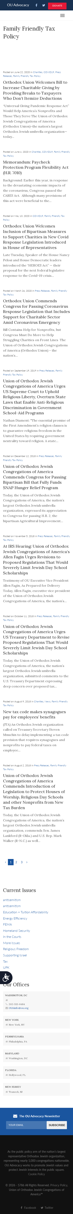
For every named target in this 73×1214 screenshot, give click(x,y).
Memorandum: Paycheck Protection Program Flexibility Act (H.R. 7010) (36, 167)
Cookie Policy (36, 1174)
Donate (57, 5)
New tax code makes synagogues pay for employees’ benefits (34, 714)
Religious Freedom (16, 949)
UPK (6, 967)
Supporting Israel (15, 955)
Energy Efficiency (15, 918)
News (47, 701)
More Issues (11, 942)
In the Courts (12, 936)
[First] (5, 862)
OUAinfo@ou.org (19, 1007)
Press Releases (42, 290)
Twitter (48, 1208)
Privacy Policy (58, 1185)
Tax (5, 961)
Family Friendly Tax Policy (27, 76)
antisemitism (12, 899)
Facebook (29, 1208)
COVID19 (49, 72)
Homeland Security (16, 930)
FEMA (7, 924)
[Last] (26, 862)
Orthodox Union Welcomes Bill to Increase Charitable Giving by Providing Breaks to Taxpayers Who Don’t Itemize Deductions (35, 90)
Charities (37, 72)
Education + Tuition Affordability (25, 912)
